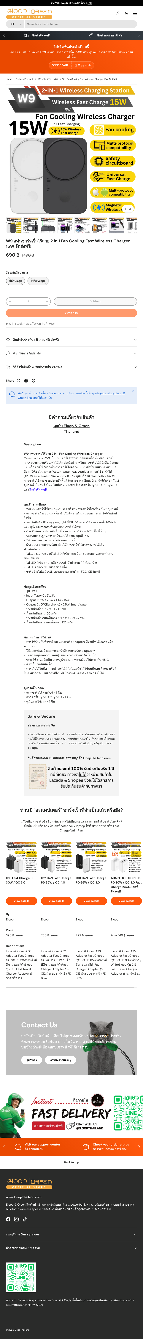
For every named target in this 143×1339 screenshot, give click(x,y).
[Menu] (135, 13)
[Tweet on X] (18, 380)
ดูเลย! (89, 3)
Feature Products (25, 79)
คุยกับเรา (31, 1060)
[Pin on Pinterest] (33, 380)
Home (9, 79)
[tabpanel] (71, 578)
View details (21, 901)
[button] (127, 13)
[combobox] (71, 24)
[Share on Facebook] (26, 380)
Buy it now (71, 312)
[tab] (32, 444)
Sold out (95, 301)
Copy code (84, 65)
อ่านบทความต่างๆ (60, 1060)
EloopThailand (22, 1329)
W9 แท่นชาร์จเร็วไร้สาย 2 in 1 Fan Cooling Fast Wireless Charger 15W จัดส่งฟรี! (77, 79)
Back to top (71, 1162)
